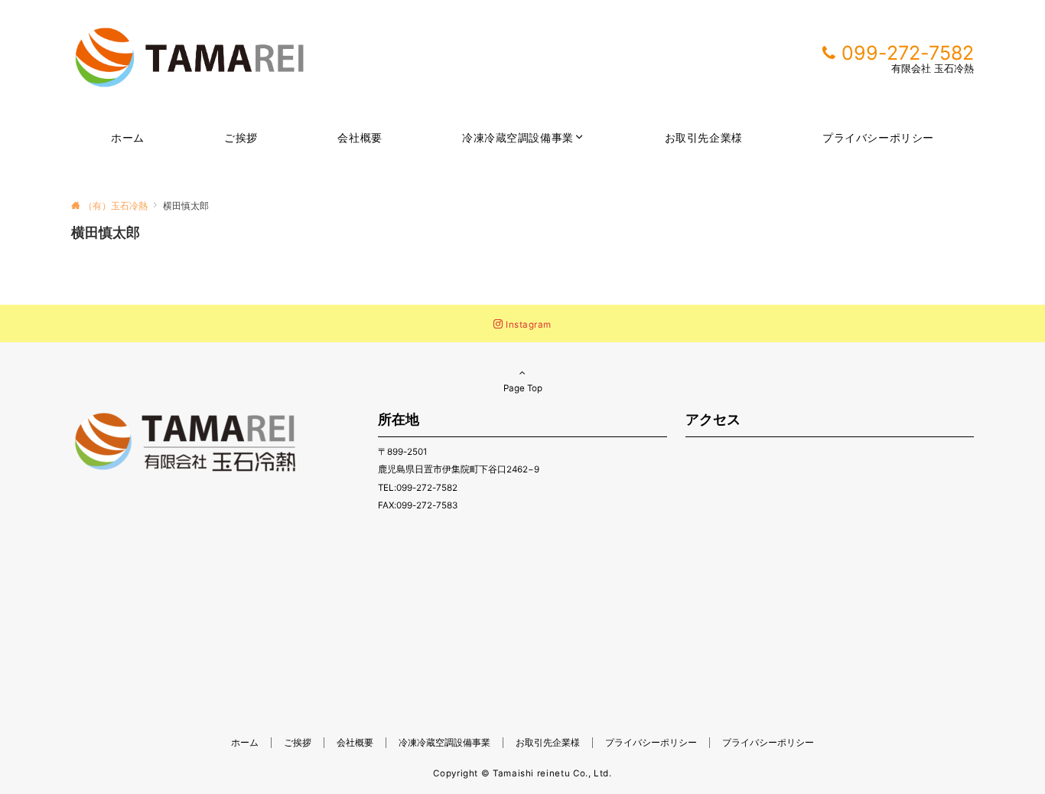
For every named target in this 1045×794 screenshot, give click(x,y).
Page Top (522, 388)
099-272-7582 (908, 52)
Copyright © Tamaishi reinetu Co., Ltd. (522, 773)
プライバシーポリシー (768, 742)
